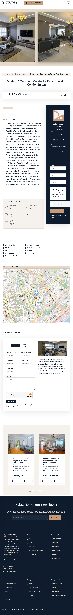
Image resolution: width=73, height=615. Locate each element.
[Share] (65, 95)
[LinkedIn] (14, 560)
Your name (10, 360)
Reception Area (10, 253)
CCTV (7, 248)
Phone (52, 179)
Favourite (16, 481)
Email (52, 172)
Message (53, 186)
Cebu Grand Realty (58, 125)
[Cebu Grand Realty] (9, 2)
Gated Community (34, 248)
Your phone (9, 368)
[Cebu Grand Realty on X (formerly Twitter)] (58, 151)
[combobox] (28, 356)
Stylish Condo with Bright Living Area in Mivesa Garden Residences (21, 461)
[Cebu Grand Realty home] (10, 535)
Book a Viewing (34, 3)
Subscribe (55, 517)
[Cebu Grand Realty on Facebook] (54, 151)
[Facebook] (4, 560)
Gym (7, 250)
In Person (16, 345)
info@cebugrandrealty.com (58, 146)
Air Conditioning (33, 245)
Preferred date (11, 352)
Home (7, 74)
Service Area (31, 253)
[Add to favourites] (61, 95)
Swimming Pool (11, 256)
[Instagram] (9, 560)
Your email (25, 360)
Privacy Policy (53, 217)
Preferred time (26, 352)
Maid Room (31, 250)
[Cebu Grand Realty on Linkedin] (62, 151)
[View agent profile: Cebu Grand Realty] (58, 115)
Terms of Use (30, 609)
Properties (20, 74)
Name (52, 165)
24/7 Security (10, 245)
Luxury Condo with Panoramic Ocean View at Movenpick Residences (51, 461)
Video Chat (24, 345)
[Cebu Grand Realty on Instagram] (58, 155)
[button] (68, 3)
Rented (7, 108)
